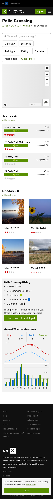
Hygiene (26, 25)
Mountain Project (34, 411)
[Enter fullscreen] (47, 68)
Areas (5, 25)
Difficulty (10, 43)
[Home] (14, 11)
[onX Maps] (9, 453)
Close (26, 490)
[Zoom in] (47, 79)
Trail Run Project (34, 424)
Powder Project (33, 429)
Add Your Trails (8, 120)
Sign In (40, 11)
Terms (32, 495)
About (5, 411)
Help (5, 416)
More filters (11, 58)
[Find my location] (47, 74)
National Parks (33, 433)
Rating (25, 51)
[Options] (46, 102)
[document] (26, 486)
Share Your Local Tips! (20, 318)
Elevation (40, 51)
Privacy (40, 495)
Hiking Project (33, 420)
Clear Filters (28, 58)
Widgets (6, 420)
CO (12, 25)
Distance (26, 43)
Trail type (10, 51)
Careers (6, 476)
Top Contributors (10, 429)
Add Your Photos (9, 195)
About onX (7, 471)
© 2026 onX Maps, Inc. (19, 495)
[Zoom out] (47, 84)
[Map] (26, 85)
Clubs (5, 424)
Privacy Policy (31, 485)
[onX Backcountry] (11, 3)
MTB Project (32, 416)
